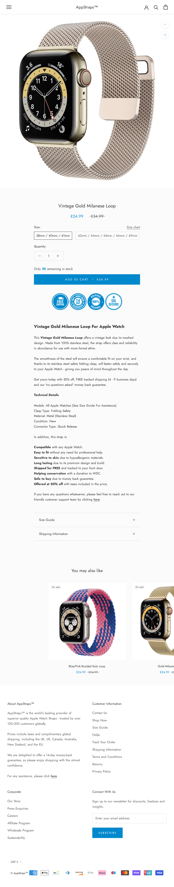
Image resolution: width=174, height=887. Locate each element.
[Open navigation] (8, 7)
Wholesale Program (20, 830)
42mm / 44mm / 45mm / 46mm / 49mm (108, 235)
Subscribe (107, 833)
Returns (97, 764)
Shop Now (99, 720)
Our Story (14, 801)
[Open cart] (166, 7)
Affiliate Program (18, 823)
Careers (12, 815)
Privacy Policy (101, 771)
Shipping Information (53, 534)
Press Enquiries (17, 808)
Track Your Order (103, 742)
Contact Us (99, 713)
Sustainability (16, 837)
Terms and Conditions (107, 756)
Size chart (133, 227)
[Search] (156, 7)
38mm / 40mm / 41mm (53, 235)
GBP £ (14, 862)
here (97, 499)
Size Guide (47, 520)
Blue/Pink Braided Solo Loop (87, 666)
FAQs (96, 735)
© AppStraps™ (19, 873)
